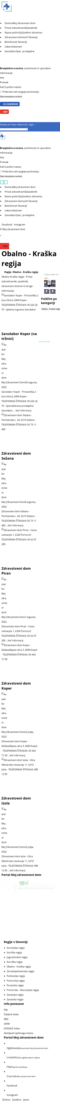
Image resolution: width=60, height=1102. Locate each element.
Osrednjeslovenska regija (20, 971)
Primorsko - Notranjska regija (23, 990)
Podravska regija (16, 976)
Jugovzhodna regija (17, 957)
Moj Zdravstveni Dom (13, 382)
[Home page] (2, 272)
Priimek (4, 82)
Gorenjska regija (16, 947)
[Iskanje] (27, 129)
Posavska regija (15, 985)
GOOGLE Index (12, 1028)
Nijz (6, 1009)
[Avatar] (20, 361)
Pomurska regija (16, 980)
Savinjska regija (15, 994)
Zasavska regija (15, 999)
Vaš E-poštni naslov (10, 87)
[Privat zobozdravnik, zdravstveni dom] (29, 6)
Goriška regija (14, 952)
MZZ (6, 1019)
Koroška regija (14, 961)
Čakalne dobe (11, 1014)
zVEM (7, 1023)
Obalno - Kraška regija (19, 966)
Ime (2, 77)
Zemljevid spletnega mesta (18, 1033)
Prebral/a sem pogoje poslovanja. (20, 91)
